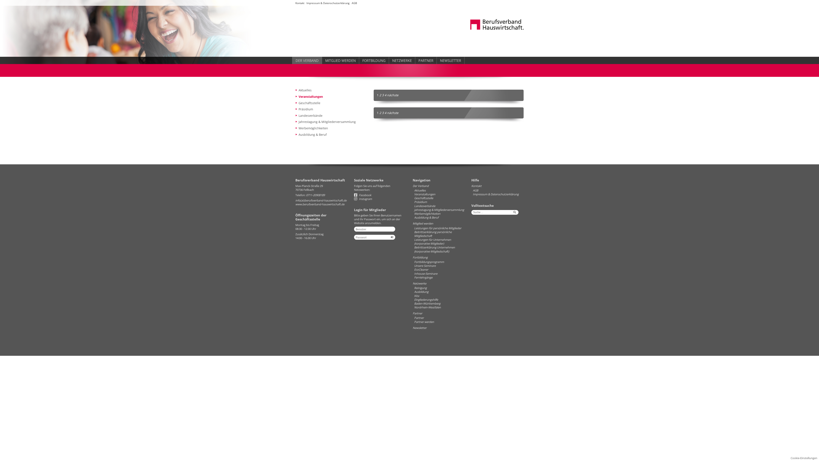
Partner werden (424, 322)
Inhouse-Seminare (425, 274)
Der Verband (307, 60)
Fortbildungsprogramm (429, 262)
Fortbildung (374, 60)
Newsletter (450, 60)
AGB (354, 3)
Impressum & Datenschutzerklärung (328, 3)
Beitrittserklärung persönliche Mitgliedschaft (433, 234)
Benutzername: (374, 231)
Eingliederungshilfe (426, 300)
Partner (425, 60)
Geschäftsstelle (309, 103)
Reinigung (420, 288)
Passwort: (374, 239)
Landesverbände (310, 116)
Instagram (365, 199)
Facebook (364, 195)
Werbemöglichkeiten (313, 128)
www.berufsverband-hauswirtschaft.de (319, 204)
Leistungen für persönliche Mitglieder (437, 228)
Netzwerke (402, 60)
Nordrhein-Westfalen (427, 307)
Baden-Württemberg (427, 303)
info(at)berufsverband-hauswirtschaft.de (321, 200)
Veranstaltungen (311, 97)
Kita (416, 296)
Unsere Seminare (425, 266)
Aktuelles (305, 90)
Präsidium (306, 109)
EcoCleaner (421, 269)
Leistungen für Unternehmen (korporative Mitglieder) (432, 241)
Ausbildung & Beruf (313, 135)
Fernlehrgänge (423, 277)
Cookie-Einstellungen (804, 458)
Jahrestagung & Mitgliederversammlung (327, 122)
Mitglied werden (340, 60)
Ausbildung (421, 292)
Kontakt (299, 3)
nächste (392, 95)
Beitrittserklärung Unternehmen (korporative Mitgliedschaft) (434, 249)
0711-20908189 (315, 195)
